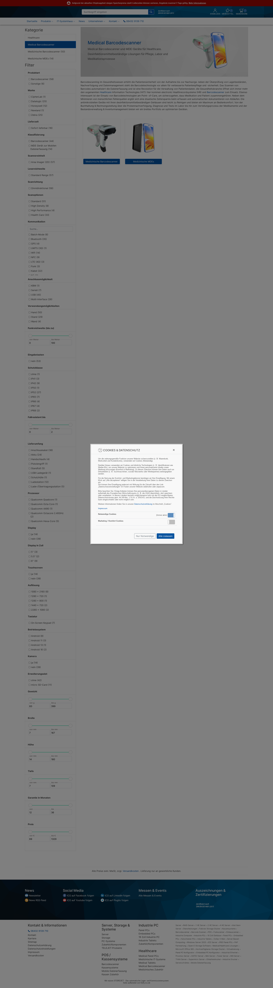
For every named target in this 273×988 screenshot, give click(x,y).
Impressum (102, 508)
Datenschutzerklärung (143, 504)
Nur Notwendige (145, 536)
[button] (171, 515)
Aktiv (171, 515)
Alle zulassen (165, 536)
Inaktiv (172, 522)
